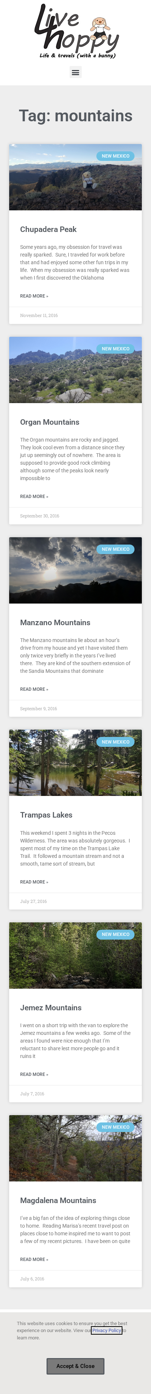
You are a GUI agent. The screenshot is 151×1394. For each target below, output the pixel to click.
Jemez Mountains (51, 1007)
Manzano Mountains (55, 622)
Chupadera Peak (48, 229)
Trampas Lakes (46, 815)
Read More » (34, 296)
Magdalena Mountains (58, 1200)
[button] (76, 72)
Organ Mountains (50, 422)
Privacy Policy (106, 1330)
